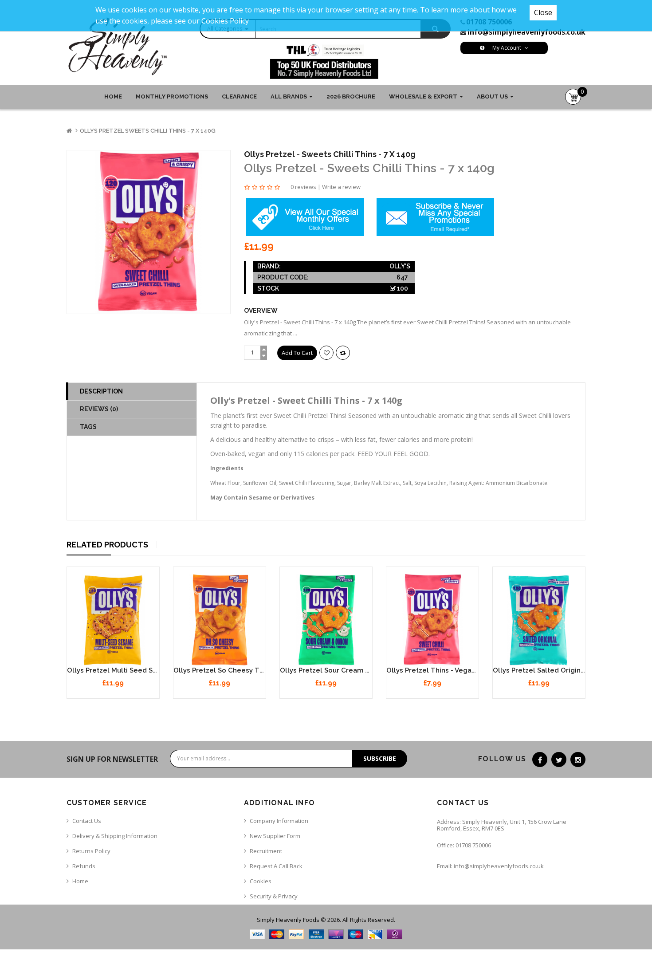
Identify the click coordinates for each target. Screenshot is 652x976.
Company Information (279, 821)
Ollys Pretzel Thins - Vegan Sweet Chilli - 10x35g (466, 670)
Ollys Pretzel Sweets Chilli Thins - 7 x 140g (148, 130)
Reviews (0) (99, 409)
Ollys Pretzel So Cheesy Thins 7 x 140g (237, 670)
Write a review (341, 187)
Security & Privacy (274, 896)
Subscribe (379, 758)
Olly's (399, 266)
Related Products (107, 544)
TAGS (88, 426)
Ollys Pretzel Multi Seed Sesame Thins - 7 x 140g (148, 670)
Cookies (260, 881)
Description (101, 391)
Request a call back (276, 866)
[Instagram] (577, 759)
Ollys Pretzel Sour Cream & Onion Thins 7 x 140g (360, 670)
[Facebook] (539, 759)
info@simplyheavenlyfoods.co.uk (526, 32)
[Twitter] (558, 759)
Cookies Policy (225, 21)
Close (543, 12)
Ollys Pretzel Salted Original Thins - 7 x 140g (567, 670)
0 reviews (303, 187)
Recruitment (266, 851)
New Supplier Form (275, 836)
